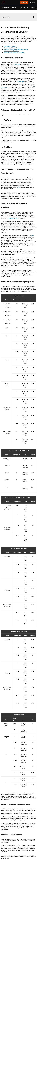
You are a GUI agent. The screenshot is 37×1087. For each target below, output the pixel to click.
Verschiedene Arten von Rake (11, 48)
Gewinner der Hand (13, 218)
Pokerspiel (17, 64)
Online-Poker (20, 81)
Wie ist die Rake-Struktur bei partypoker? (14, 52)
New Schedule (24, 7)
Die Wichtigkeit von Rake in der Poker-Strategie (16, 49)
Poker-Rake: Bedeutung (10, 46)
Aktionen (14, 7)
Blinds (18, 187)
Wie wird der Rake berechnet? (11, 51)
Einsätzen (31, 235)
